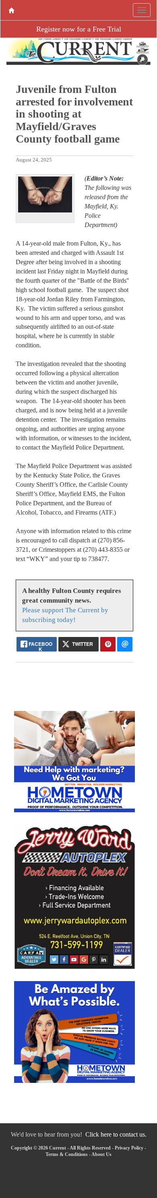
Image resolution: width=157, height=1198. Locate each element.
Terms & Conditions (66, 1154)
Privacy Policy (129, 1148)
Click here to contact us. (116, 1134)
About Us (101, 1154)
